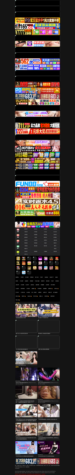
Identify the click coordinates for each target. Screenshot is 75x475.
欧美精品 (45, 229)
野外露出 (55, 237)
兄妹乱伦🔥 (29, 296)
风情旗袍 (25, 242)
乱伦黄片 (27, 284)
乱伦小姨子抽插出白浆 (21, 365)
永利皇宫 (28, 288)
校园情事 (35, 251)
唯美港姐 (45, 234)
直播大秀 (50, 292)
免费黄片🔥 (50, 288)
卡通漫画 (25, 245)
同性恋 (55, 248)
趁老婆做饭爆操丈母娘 (21, 317)
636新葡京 (40, 288)
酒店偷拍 (57, 280)
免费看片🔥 (34, 288)
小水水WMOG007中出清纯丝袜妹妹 (46, 456)
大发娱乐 (17, 288)
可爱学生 (45, 240)
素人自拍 (55, 231)
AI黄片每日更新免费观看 (43, 349)
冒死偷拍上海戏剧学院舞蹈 (44, 333)
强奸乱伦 (35, 229)
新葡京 (17, 280)
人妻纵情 (45, 251)
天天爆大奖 (23, 292)
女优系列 (35, 240)
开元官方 (17, 292)
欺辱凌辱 (25, 237)
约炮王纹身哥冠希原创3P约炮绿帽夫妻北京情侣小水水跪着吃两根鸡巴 (26, 438)
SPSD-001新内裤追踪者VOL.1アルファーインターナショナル (48, 401)
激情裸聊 (45, 288)
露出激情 (35, 245)
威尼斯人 (17, 277)
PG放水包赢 (37, 280)
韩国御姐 (35, 234)
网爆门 (55, 245)
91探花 (35, 237)
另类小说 (25, 254)
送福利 (56, 277)
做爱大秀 (45, 292)
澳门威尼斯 (55, 292)
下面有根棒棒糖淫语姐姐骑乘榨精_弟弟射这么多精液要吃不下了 (48, 438)
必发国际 (47, 284)
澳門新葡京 (23, 288)
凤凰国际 (31, 280)
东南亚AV (55, 234)
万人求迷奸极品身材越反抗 (22, 349)
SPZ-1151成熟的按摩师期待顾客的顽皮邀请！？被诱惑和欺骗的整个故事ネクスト (25, 401)
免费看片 (40, 292)
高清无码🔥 (47, 296)
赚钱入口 (41, 296)
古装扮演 (25, 240)
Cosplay (45, 231)
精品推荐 (25, 229)
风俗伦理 (55, 251)
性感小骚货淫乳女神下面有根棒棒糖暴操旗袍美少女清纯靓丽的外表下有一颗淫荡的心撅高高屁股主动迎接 (26, 421)
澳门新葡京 (53, 284)
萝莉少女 (55, 229)
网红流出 (45, 237)
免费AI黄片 (53, 296)
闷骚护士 (55, 242)
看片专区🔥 (35, 296)
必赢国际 (26, 280)
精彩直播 (47, 280)
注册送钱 (46, 277)
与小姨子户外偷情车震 (43, 317)
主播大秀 (17, 284)
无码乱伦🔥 (56, 288)
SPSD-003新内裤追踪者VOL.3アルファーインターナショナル (26, 383)
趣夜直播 (37, 284)
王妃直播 (22, 284)
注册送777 (52, 277)
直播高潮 (42, 280)
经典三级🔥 (18, 296)
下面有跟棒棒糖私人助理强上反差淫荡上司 (47, 419)
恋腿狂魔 (55, 240)
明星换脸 (35, 242)
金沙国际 (28, 292)
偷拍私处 (32, 284)
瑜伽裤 (45, 242)
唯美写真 (45, 245)
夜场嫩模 (42, 284)
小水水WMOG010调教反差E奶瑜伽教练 (24, 456)
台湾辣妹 (25, 234)
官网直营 (32, 277)
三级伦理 (25, 231)
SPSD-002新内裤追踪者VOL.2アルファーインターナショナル (48, 383)
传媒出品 (25, 248)
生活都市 (25, 251)
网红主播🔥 (18, 299)
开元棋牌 (26, 277)
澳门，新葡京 (34, 292)
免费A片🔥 (24, 296)
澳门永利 (36, 277)
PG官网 (22, 277)
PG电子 (41, 277)
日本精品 (35, 231)
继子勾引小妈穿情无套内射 (22, 333)
